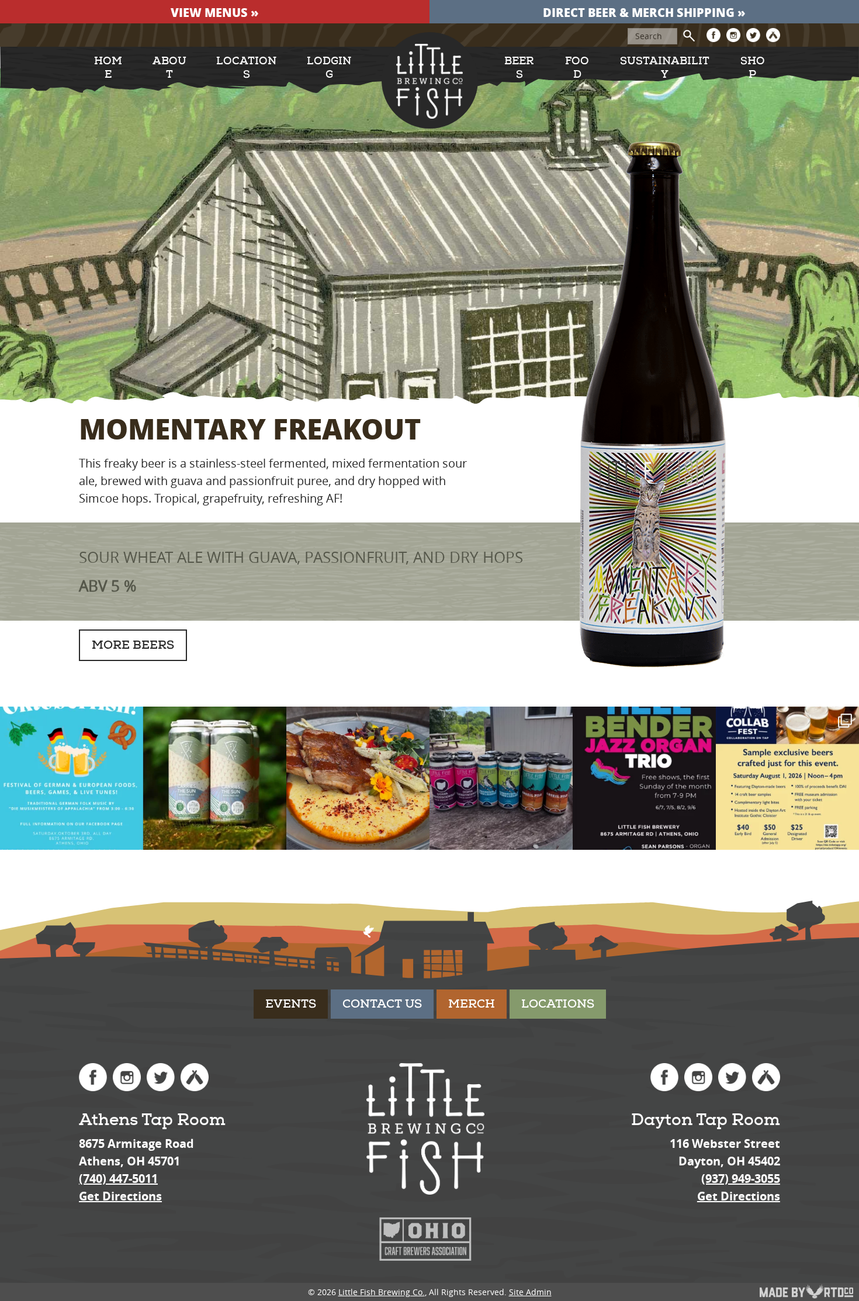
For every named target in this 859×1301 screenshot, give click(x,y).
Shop (752, 67)
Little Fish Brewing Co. (381, 1291)
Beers (519, 67)
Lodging (329, 67)
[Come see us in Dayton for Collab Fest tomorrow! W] (787, 778)
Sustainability (664, 67)
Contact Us (382, 1003)
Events (290, 1003)
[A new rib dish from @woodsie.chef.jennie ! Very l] (358, 778)
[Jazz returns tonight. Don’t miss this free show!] (644, 778)
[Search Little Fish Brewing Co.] (689, 35)
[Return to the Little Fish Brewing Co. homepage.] (430, 80)
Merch (471, 1003)
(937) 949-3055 (740, 1178)
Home (108, 67)
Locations (246, 67)
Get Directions (120, 1196)
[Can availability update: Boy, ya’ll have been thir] (501, 778)
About (169, 67)
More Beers (133, 645)
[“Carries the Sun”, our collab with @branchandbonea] (214, 778)
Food (577, 67)
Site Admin (530, 1291)
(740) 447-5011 (118, 1178)
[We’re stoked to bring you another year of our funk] (71, 778)
